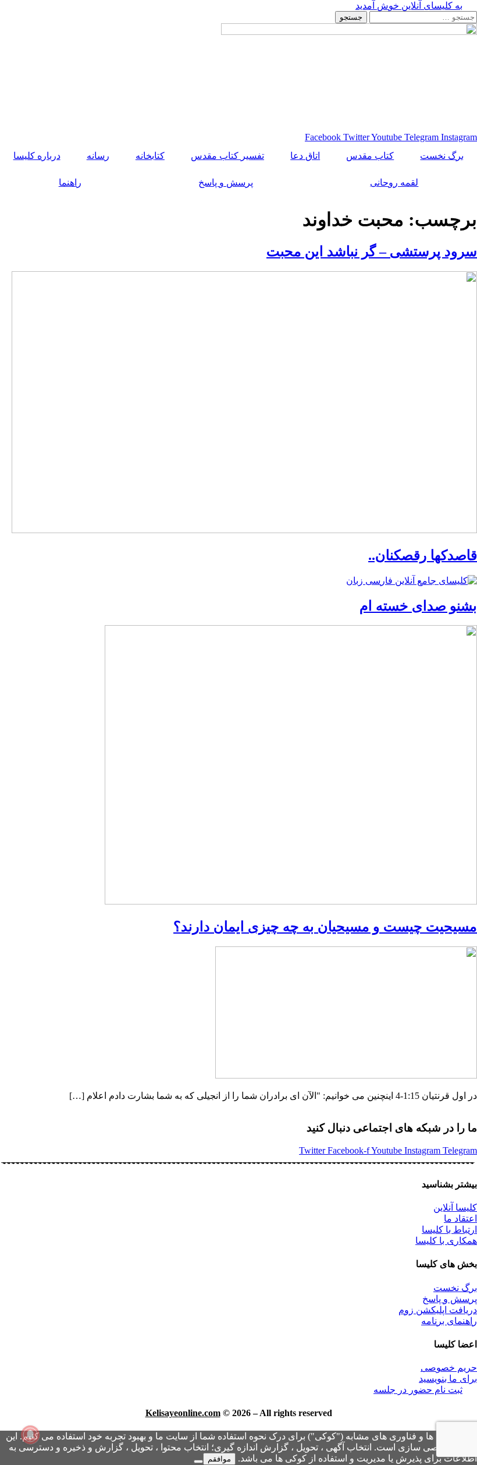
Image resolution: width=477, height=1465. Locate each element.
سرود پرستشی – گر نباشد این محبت (371, 251)
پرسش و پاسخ (225, 182)
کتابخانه (150, 156)
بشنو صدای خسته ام (418, 605)
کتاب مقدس (370, 156)
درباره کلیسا (36, 156)
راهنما (70, 182)
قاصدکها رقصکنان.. (422, 555)
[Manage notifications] (30, 1434)
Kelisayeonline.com (182, 1413)
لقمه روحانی (394, 182)
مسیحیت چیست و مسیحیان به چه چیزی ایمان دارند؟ (325, 926)
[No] (198, 1461)
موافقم (219, 1459)
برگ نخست (442, 156)
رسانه (98, 156)
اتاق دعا (305, 156)
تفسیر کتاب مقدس (227, 156)
